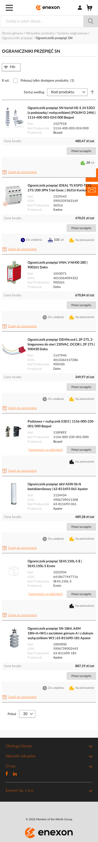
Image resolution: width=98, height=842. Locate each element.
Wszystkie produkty (40, 33)
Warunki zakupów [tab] (20, 756)
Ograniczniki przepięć (18, 38)
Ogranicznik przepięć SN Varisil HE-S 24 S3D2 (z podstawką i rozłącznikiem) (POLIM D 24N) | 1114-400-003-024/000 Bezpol (62, 112)
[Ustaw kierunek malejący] (92, 92)
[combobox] (49, 21)
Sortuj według (34, 92)
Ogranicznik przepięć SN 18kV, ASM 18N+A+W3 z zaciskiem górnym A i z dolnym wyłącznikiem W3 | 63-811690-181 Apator (60, 633)
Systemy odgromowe (72, 33)
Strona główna (13, 33)
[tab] (11, 67)
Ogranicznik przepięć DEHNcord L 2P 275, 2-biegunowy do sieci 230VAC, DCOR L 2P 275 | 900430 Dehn (61, 344)
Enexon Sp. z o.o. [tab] (20, 790)
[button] (20, 172)
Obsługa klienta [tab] (19, 746)
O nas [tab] (10, 766)
